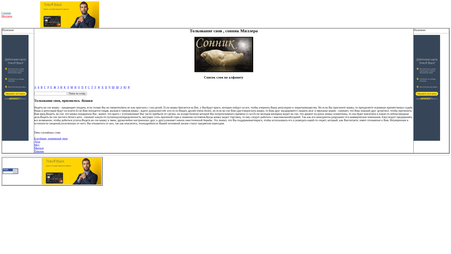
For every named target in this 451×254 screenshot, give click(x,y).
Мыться (39, 148)
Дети (37, 141)
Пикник (39, 151)
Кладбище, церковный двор (51, 138)
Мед (36, 144)
